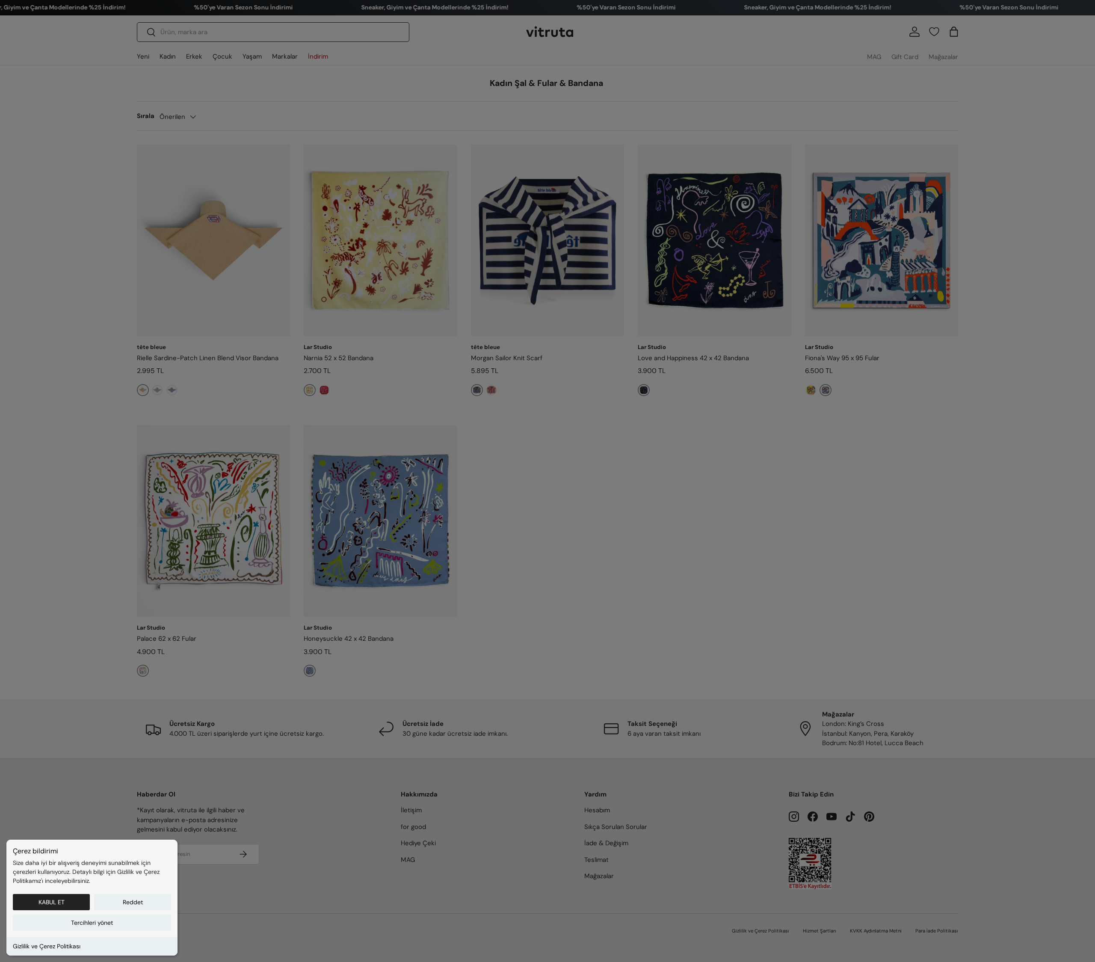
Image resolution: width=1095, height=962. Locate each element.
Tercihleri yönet (92, 922)
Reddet (133, 902)
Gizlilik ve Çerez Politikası (46, 946)
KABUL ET (51, 902)
